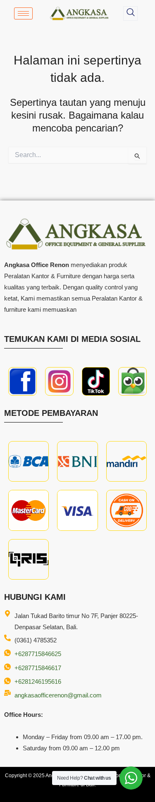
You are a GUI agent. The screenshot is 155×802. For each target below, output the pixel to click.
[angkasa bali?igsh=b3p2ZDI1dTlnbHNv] (59, 381)
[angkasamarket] (132, 381)
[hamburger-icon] (23, 13)
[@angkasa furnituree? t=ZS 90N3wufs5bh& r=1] (96, 381)
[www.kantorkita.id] (80, 13)
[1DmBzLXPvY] (22, 381)
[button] (130, 13)
